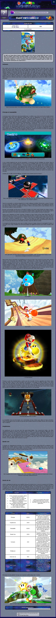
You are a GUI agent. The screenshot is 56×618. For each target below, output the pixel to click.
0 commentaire (28, 29)
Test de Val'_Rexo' (43, 12)
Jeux (25, 12)
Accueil (22, 12)
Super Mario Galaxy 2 (31, 12)
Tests (38, 12)
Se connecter (4, 17)
